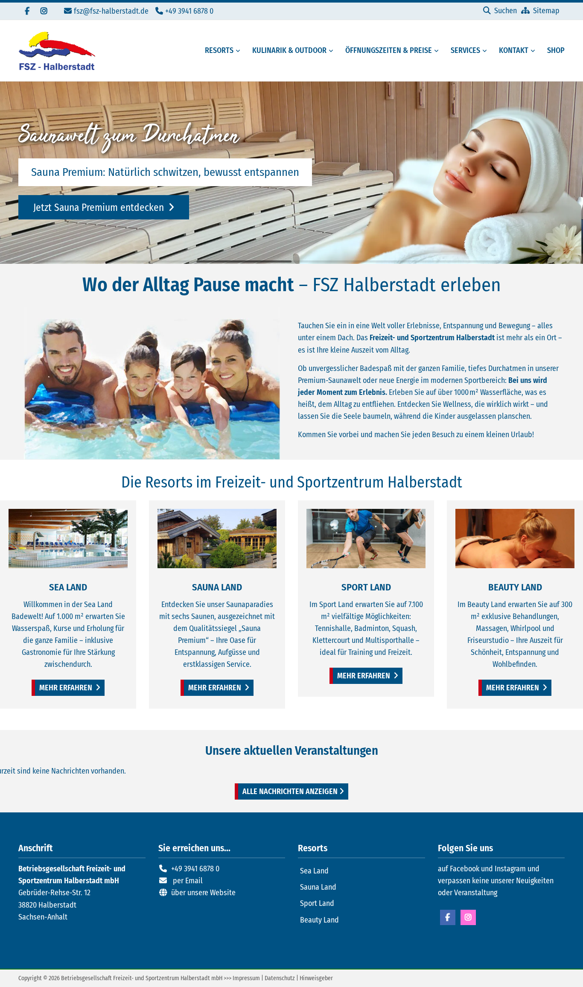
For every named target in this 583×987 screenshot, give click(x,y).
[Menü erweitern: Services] (486, 51)
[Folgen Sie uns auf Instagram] (43, 11)
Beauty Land (319, 920)
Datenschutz (280, 978)
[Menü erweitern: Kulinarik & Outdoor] (332, 51)
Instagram (468, 917)
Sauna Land (318, 887)
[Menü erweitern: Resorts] (239, 51)
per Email (188, 880)
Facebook (447, 917)
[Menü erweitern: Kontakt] (534, 51)
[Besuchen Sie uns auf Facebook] (26, 11)
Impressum (246, 978)
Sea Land (314, 871)
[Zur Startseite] (56, 50)
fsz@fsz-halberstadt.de (111, 11)
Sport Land (317, 903)
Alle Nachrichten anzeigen (290, 791)
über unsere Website (203, 892)
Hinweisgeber (316, 978)
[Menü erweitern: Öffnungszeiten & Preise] (438, 51)
